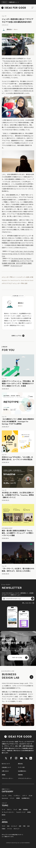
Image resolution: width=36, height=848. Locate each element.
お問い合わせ (5, 771)
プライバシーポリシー (7, 778)
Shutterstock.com (16, 266)
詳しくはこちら (27, 603)
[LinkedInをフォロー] (31, 758)
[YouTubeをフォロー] (21, 758)
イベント (12, 798)
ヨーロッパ (14, 826)
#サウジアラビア (7, 283)
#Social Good (29, 280)
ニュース (4, 16)
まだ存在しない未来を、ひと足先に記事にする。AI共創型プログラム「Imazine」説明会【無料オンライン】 (18, 495)
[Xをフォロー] (6, 758)
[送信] (32, 598)
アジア (3, 826)
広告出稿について (6, 767)
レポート (24, 795)
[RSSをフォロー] (26, 758)
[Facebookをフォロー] (11, 758)
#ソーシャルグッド (19, 277)
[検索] (33, 7)
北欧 (20, 826)
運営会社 (20, 763)
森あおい (9, 29)
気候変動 (25, 809)
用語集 (3, 775)
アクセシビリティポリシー (25, 778)
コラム (10, 795)
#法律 (27, 277)
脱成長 (3, 815)
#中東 (31, 277)
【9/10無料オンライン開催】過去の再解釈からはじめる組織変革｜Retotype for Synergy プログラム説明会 (18, 421)
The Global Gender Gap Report (21, 258)
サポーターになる (17, 657)
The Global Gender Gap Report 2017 (15, 61)
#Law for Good (19, 280)
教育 (20, 809)
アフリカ (9, 828)
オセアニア (16, 828)
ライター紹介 (21, 767)
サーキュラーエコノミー (8, 812)
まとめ (30, 795)
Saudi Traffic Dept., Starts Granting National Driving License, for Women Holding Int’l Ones (18, 254)
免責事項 (20, 775)
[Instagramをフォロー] (16, 758)
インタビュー (17, 795)
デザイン (9, 809)
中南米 (3, 828)
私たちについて (6, 763)
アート (3, 809)
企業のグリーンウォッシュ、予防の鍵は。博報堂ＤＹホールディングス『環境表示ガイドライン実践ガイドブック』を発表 (18, 383)
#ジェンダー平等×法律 (20, 283)
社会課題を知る (22, 771)
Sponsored (5, 798)
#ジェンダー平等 (7, 277)
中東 (24, 826)
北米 (28, 826)
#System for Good (8, 280)
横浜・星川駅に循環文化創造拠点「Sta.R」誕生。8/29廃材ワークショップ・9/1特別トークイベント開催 (18, 533)
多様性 (29, 812)
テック (15, 809)
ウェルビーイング (20, 812)
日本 (8, 826)
